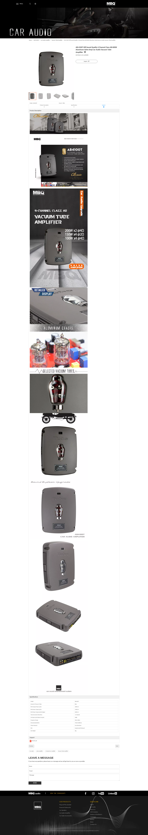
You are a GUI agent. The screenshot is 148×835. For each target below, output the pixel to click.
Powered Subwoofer (65, 807)
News (91, 822)
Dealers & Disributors (96, 814)
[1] (85, 793)
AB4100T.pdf (34, 740)
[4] (112, 793)
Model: (31, 103)
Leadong (87, 830)
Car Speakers (63, 810)
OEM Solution (94, 812)
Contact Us (93, 824)
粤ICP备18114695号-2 (94, 830)
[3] (101, 793)
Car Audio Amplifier (64, 813)
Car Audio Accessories (65, 816)
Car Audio (93, 807)
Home (92, 804)
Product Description (44, 105)
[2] (93, 793)
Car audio (32, 751)
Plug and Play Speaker (65, 805)
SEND (35, 783)
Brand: (60, 103)
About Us (92, 809)
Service (92, 819)
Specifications (74, 105)
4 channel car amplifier (50, 751)
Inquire (85, 61)
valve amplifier (39, 751)
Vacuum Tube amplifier (63, 751)
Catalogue (93, 817)
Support (103, 105)
